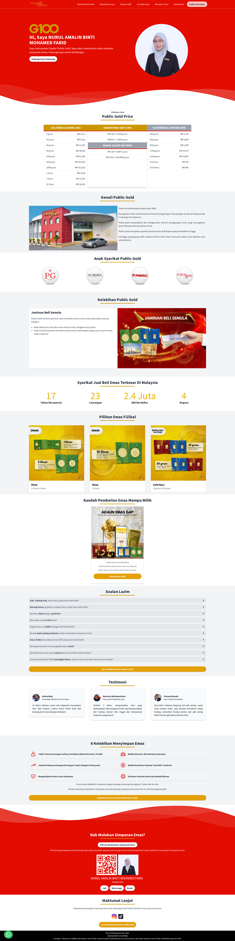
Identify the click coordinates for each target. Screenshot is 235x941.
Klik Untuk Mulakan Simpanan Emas (117, 844)
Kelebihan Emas (107, 4)
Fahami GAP (125, 4)
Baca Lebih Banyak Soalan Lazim (118, 669)
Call (104, 888)
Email (130, 888)
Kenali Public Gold (85, 4)
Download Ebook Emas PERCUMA (117, 924)
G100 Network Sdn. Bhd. (119, 933)
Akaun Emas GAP (117, 576)
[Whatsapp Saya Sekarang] (8, 934)
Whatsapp (117, 888)
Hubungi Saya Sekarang (43, 59)
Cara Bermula (143, 4)
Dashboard (179, 4)
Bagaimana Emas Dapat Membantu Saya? (117, 797)
